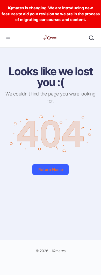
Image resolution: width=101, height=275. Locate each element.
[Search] (91, 38)
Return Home (50, 169)
